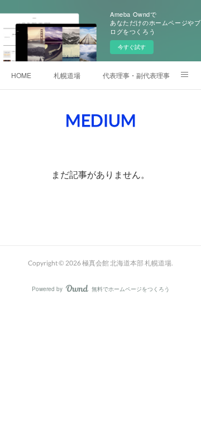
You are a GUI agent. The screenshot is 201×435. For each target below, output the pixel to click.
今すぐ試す (132, 47)
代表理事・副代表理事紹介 (136, 75)
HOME (21, 75)
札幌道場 (67, 75)
